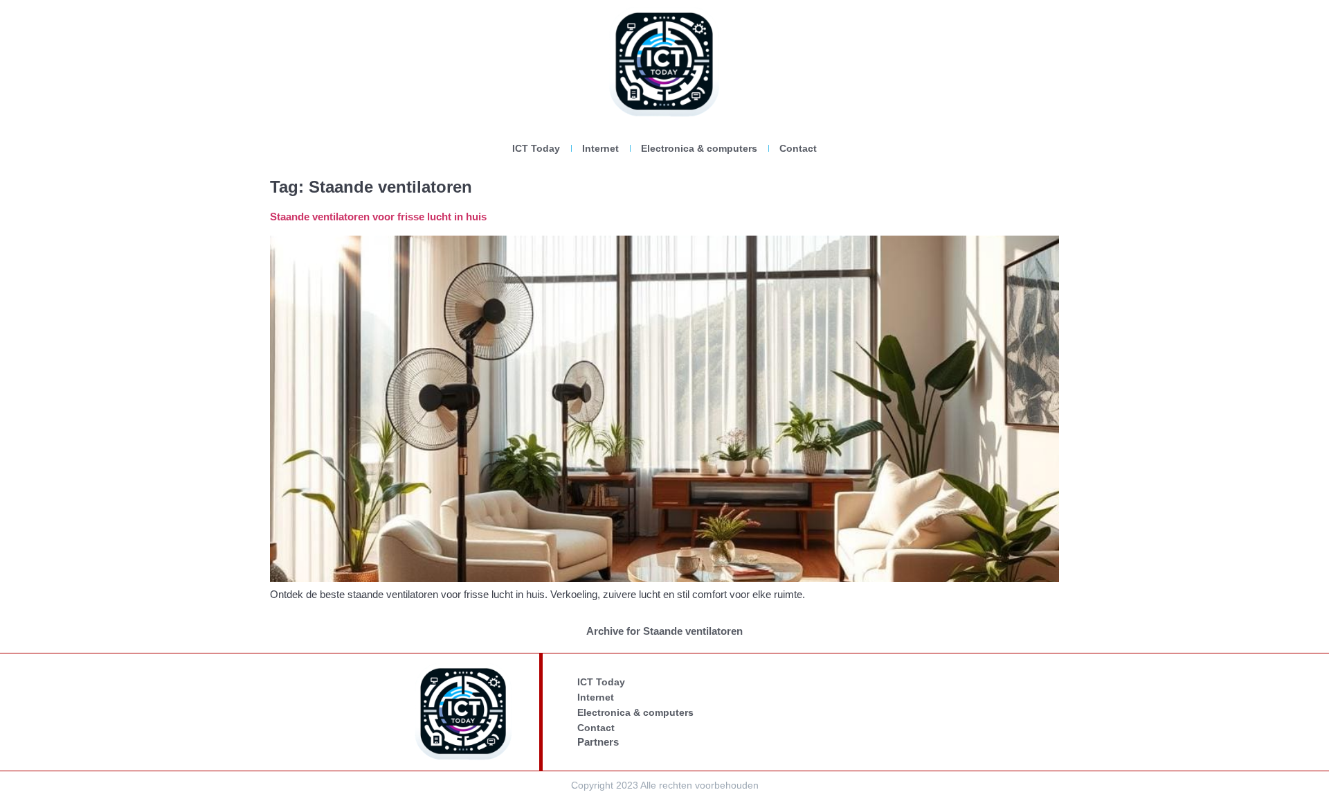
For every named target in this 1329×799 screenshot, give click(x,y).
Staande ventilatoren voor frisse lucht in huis (378, 216)
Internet (600, 148)
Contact (798, 148)
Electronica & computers (699, 148)
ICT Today (536, 148)
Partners (598, 742)
